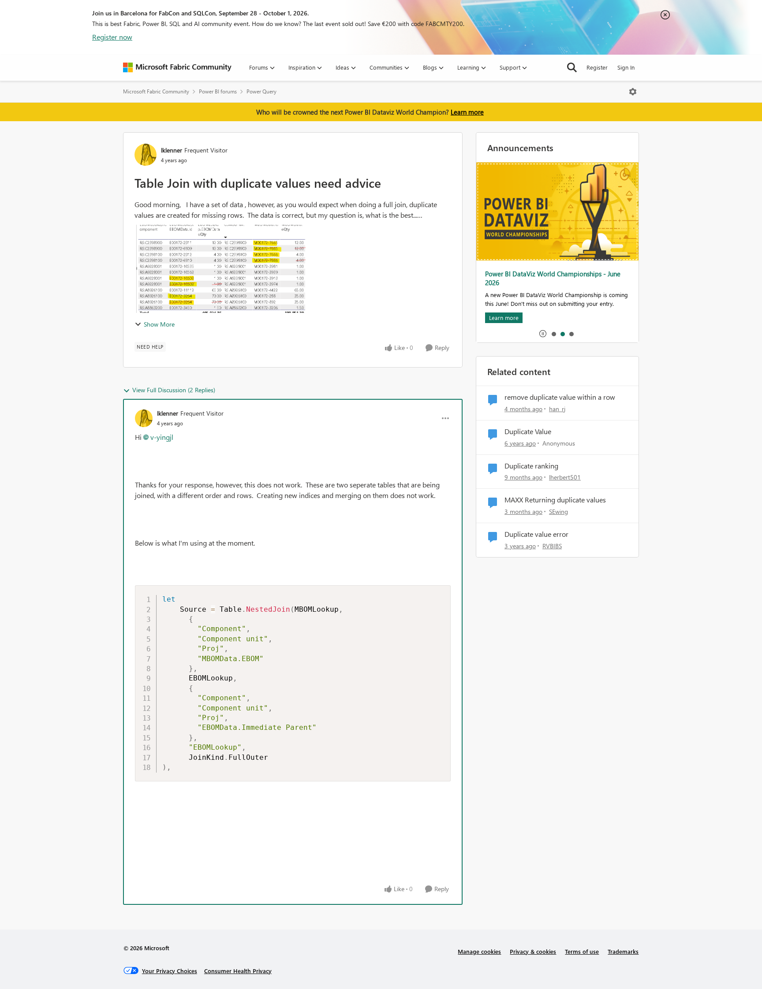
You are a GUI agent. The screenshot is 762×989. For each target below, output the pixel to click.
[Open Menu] (633, 92)
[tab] (553, 333)
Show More (159, 324)
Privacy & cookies (533, 951)
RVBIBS (552, 546)
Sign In (626, 67)
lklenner (171, 150)
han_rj (557, 409)
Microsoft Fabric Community (156, 91)
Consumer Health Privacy (238, 970)
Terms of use (582, 951)
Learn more (467, 112)
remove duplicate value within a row (559, 397)
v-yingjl (161, 437)
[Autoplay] (543, 333)
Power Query (261, 91)
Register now (112, 36)
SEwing (558, 511)
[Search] (572, 67)
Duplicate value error (536, 534)
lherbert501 (565, 477)
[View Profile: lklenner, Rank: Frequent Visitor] (145, 155)
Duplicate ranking (531, 465)
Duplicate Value (527, 431)
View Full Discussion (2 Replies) (173, 390)
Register (597, 67)
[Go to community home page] (177, 67)
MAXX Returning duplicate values (555, 499)
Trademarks (623, 951)
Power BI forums (218, 91)
